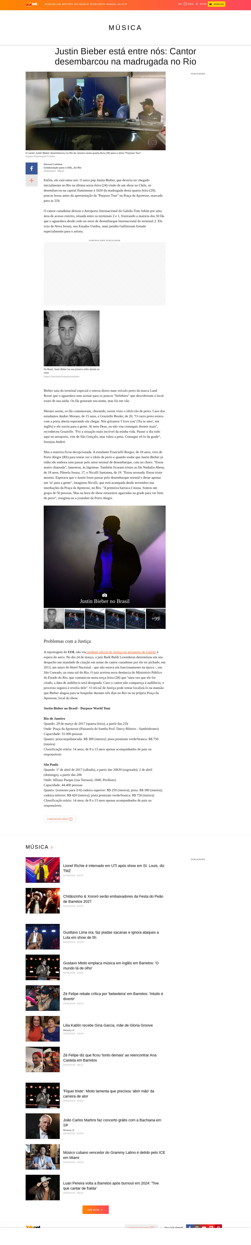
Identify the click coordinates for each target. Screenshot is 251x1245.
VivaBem (151, 13)
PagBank (111, 4)
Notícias (65, 13)
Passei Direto (97, 4)
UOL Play (122, 4)
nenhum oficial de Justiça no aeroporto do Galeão (121, 652)
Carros (87, 13)
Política (76, 13)
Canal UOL (175, 13)
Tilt (159, 13)
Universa (140, 13)
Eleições (53, 13)
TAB (193, 13)
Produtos (32, 13)
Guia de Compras (221, 13)
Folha (109, 13)
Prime (199, 13)
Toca (206, 13)
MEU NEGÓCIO (81, 4)
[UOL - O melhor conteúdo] (32, 4)
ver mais (93, 1210)
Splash (129, 13)
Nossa (186, 13)
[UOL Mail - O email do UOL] (188, 4)
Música (125, 27)
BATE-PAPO (67, 4)
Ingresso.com (53, 4)
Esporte (118, 13)
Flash (43, 13)
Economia (98, 13)
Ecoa (165, 13)
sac (180, 4)
